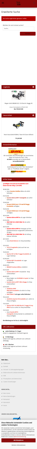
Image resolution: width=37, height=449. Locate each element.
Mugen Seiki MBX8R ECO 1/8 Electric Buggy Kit (18, 103)
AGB (4, 375)
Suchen (27, 33)
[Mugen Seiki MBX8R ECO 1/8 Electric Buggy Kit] (18, 95)
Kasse (5, 405)
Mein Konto (6, 393)
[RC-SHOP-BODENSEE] (18, 4)
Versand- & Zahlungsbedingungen (13, 369)
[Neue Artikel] (33, 115)
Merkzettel (6, 399)
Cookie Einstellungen (9, 382)
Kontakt (5, 366)
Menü (3, 3)
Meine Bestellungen (9, 396)
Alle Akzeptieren (18, 440)
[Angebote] (33, 87)
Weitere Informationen (18, 445)
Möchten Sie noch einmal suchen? (13, 25)
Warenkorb (6, 402)
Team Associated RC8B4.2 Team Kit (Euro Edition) (18, 134)
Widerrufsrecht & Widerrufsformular (14, 372)
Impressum (6, 363)
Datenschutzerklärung (19, 436)
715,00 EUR (18, 138)
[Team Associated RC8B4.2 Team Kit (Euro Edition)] (18, 125)
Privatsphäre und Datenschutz (12, 379)
